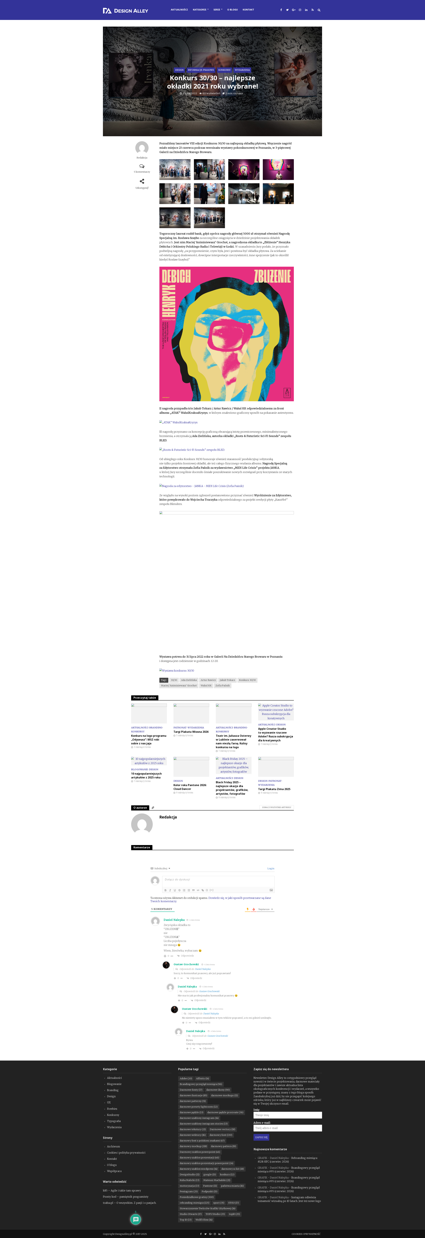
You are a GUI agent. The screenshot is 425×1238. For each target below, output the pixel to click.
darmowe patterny (193, 1101)
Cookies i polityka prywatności (126, 1152)
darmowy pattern (223, 1146)
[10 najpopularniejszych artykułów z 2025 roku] (149, 760)
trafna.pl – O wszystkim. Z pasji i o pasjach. (129, 1202)
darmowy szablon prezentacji (199, 1157)
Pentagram (189, 1191)
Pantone (210, 1185)
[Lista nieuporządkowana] (188, 890)
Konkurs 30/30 (247, 680)
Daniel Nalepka (174, 919)
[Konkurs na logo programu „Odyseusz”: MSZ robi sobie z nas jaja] (149, 713)
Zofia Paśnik (222, 685)
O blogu (232, 9)
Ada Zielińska (189, 680)
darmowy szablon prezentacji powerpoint (206, 1163)
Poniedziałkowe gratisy (197, 1197)
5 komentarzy (142, 171)
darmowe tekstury (193, 1129)
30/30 (174, 680)
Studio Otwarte (191, 1214)
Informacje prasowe (201, 70)
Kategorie (199, 9)
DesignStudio (190, 1174)
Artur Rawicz (208, 680)
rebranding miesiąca (194, 1202)
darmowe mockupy (224, 1095)
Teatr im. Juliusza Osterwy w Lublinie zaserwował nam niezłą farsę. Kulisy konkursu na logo (233, 741)
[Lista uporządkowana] (184, 890)
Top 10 (186, 1219)
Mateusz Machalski (216, 1180)
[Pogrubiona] (165, 890)
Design (179, 70)
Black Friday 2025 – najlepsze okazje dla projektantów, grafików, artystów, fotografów (232, 788)
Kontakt (248, 9)
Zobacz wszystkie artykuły (276, 807)
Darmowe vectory (222, 1129)
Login (270, 868)
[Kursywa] (170, 890)
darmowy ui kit (232, 1168)
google (210, 1174)
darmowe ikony (218, 1089)
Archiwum (113, 1146)
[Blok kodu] (198, 890)
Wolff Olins (204, 1219)
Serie (216, 9)
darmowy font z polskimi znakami (202, 1140)
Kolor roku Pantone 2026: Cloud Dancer (190, 787)
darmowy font (221, 1134)
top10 (234, 1214)
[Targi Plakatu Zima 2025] (276, 766)
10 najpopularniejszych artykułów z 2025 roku (146, 775)
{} (207, 890)
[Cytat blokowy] (193, 890)
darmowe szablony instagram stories (204, 1123)
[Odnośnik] (202, 890)
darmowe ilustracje (193, 1095)
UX (109, 1102)
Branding (155, 727)
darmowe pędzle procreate (225, 1112)
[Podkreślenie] (174, 890)
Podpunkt (209, 1191)
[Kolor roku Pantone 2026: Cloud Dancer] (191, 766)
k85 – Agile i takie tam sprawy (122, 1190)
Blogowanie (139, 769)
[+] (211, 890)
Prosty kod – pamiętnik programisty (125, 1196)
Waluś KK (206, 685)
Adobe (186, 1078)
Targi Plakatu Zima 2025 (274, 789)
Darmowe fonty (191, 1089)
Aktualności (179, 9)
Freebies (112, 1108)
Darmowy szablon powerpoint (200, 1151)
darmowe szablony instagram (199, 1118)
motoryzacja (189, 1185)
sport (218, 1202)
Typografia (114, 1121)
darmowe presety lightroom (199, 1106)
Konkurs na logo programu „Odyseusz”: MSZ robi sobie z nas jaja (148, 739)
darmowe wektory (193, 1134)
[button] (175, 171)
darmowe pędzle (191, 1112)
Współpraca (114, 1171)
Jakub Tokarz (227, 680)
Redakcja (142, 157)
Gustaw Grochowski (186, 964)
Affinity (202, 1078)
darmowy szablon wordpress (198, 1168)
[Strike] (179, 890)
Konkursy (224, 70)
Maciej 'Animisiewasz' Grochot (179, 685)
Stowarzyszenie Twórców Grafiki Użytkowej (207, 1208)
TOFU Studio (215, 1214)
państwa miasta (232, 1185)
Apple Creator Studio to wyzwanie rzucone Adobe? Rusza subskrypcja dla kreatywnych (275, 734)
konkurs (227, 1174)
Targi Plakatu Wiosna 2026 (191, 732)
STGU (233, 1202)
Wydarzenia (242, 70)
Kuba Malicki (189, 1180)
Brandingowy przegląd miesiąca (201, 1084)
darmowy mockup (193, 1146)
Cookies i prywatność (306, 1234)
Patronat (180, 727)
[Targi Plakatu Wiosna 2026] (191, 713)
